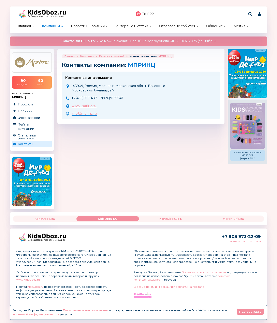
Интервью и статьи (132, 26)
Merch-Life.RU (233, 219)
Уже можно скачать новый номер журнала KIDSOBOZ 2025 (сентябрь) (138, 41)
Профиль (25, 104)
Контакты (25, 144)
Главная (24, 26)
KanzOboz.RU (45, 219)
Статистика (27, 136)
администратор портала (245, 241)
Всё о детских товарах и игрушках (46, 16)
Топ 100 (148, 14)
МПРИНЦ (165, 56)
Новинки (25, 111)
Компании (51, 26)
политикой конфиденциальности (36, 314)
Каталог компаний (112, 56)
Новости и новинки (88, 26)
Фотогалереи (29, 118)
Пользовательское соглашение (204, 272)
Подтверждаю (250, 311)
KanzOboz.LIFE (170, 219)
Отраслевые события (177, 26)
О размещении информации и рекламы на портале (169, 286)
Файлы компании (26, 126)
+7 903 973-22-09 (241, 236)
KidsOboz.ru (35, 286)
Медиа (240, 26)
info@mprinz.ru (84, 113)
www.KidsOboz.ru (28, 279)
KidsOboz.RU (107, 219)
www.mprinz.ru (84, 106)
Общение (214, 26)
